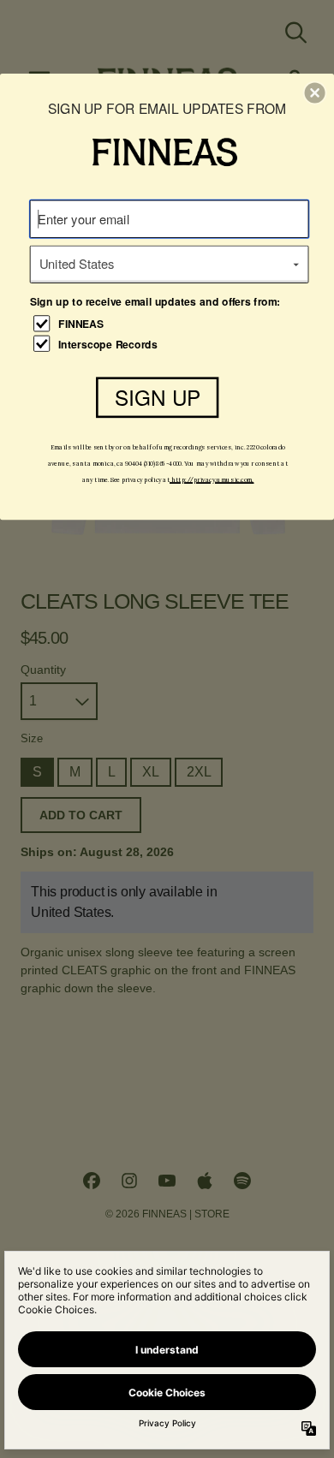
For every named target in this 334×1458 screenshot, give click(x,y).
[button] (315, 92)
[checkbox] (170, 323)
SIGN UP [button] (158, 397)
